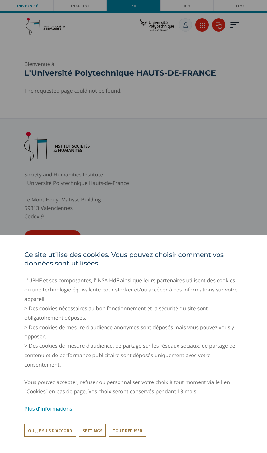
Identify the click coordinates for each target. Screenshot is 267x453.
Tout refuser (127, 431)
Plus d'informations (48, 408)
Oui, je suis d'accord (50, 431)
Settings (92, 431)
